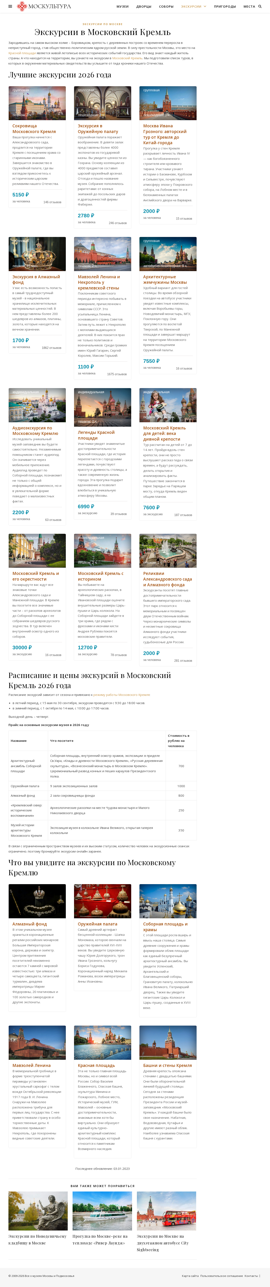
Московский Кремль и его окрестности (35, 576)
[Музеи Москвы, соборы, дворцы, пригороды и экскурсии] (43, 6)
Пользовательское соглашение (221, 1276)
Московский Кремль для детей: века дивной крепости (164, 433)
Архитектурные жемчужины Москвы (165, 279)
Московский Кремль (127, 58)
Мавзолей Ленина (31, 1065)
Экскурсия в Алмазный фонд (36, 279)
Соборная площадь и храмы (165, 926)
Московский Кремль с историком (100, 576)
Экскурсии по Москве (102, 24)
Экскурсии (191, 6)
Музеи (123, 6)
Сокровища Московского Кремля (34, 128)
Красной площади (22, 53)
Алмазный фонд (29, 924)
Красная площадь (96, 1065)
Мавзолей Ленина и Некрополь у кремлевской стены (99, 282)
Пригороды (225, 6)
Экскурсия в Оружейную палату (98, 128)
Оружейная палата (97, 924)
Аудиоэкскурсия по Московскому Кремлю (35, 430)
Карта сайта (190, 1276)
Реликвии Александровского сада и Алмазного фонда (167, 579)
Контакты (251, 1276)
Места (249, 6)
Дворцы (143, 6)
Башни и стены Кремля (167, 1065)
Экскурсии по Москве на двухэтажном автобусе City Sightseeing (163, 1243)
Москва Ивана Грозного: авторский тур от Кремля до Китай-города (165, 134)
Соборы (166, 6)
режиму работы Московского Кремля (121, 695)
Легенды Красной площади (96, 435)
